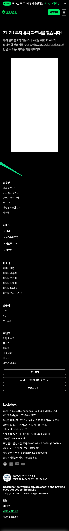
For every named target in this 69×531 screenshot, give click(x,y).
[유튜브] (23, 464)
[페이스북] (5, 464)
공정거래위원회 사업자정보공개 (18, 457)
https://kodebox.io (14, 429)
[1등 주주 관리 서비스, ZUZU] (10, 12)
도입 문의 (34, 372)
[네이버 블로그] (17, 464)
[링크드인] (11, 464)
